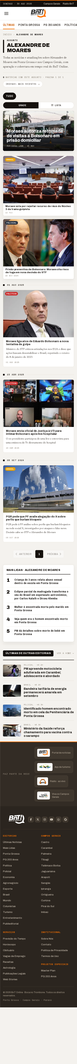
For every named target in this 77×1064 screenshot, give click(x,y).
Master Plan (48, 970)
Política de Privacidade (54, 950)
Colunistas (9, 906)
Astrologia (9, 967)
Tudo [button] (9, 96)
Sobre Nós (47, 938)
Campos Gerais (52, 3)
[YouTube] (51, 819)
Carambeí (47, 848)
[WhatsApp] (58, 819)
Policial (7, 871)
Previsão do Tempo (14, 938)
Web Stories (10, 979)
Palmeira (46, 853)
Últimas (9, 25)
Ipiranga (46, 888)
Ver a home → (65, 653)
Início (7, 34)
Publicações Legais (14, 973)
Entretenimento (12, 917)
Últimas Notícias (12, 842)
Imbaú (44, 912)
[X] (38, 819)
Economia (9, 877)
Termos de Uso (50, 956)
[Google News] (65, 819)
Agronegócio (10, 883)
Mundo (7, 900)
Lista (58, 105)
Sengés (45, 883)
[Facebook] (31, 819)
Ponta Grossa (29, 25)
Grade (22, 105)
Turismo (8, 912)
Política (7, 865)
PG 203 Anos (52, 25)
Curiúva (45, 900)
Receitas (8, 962)
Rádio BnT (68, 3)
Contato (46, 944)
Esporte (8, 888)
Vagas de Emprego (14, 956)
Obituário (8, 950)
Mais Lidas (9, 848)
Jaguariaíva (48, 871)
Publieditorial (11, 923)
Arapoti (45, 877)
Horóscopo (9, 944)
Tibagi (45, 859)
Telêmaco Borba (50, 865)
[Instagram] (44, 819)
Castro (45, 842)
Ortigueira (47, 894)
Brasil (6, 894)
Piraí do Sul (47, 906)
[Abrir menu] (6, 13)
